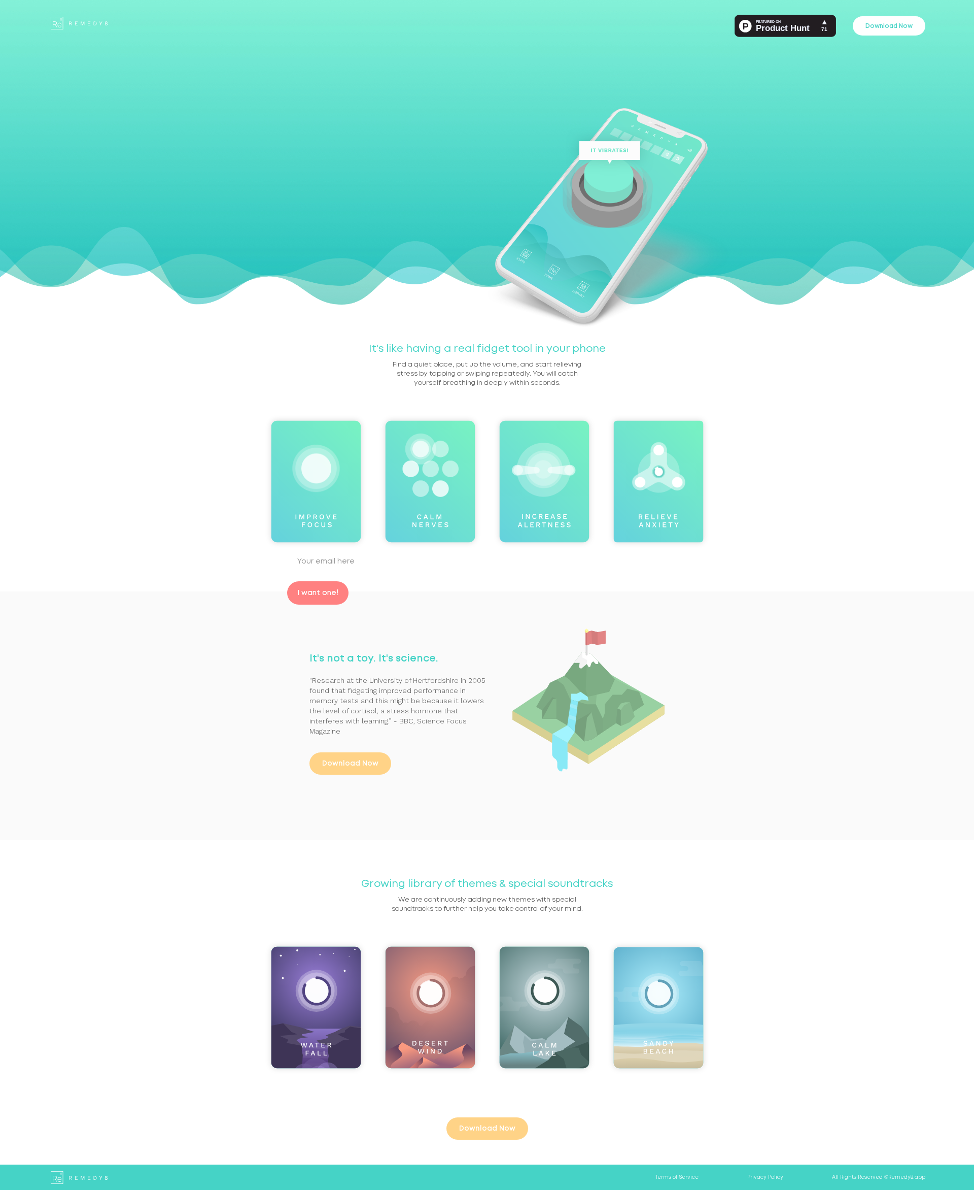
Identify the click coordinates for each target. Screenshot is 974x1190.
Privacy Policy (765, 1177)
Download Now (889, 26)
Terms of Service (677, 1177)
